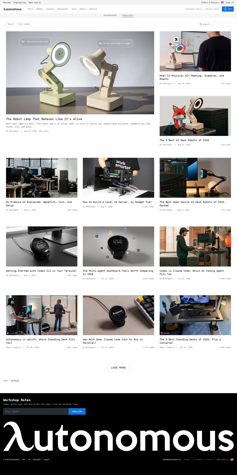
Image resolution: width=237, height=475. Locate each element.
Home (5, 381)
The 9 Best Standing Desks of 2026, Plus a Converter (190, 341)
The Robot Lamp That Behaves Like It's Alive (44, 119)
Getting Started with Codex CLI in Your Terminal (41, 270)
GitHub (187, 460)
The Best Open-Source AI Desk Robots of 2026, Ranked (192, 204)
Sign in (230, 2)
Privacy (209, 460)
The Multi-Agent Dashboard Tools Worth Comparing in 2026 (118, 272)
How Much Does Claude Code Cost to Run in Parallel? (113, 341)
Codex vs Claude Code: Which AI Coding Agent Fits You (192, 272)
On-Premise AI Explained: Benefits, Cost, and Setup (39, 204)
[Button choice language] (222, 2)
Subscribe (77, 411)
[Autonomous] (12, 9)
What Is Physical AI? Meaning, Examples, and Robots (192, 77)
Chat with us (222, 460)
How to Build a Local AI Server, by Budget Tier (117, 202)
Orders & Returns (210, 2)
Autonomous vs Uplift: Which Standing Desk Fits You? (40, 341)
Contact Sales (212, 9)
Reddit (200, 460)
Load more (118, 367)
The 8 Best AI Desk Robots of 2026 (184, 140)
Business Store (194, 9)
